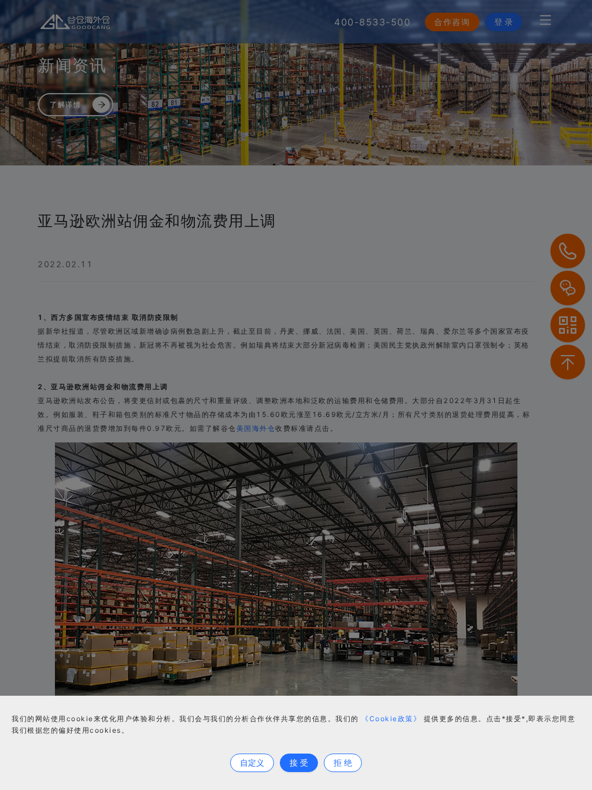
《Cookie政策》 (391, 718)
